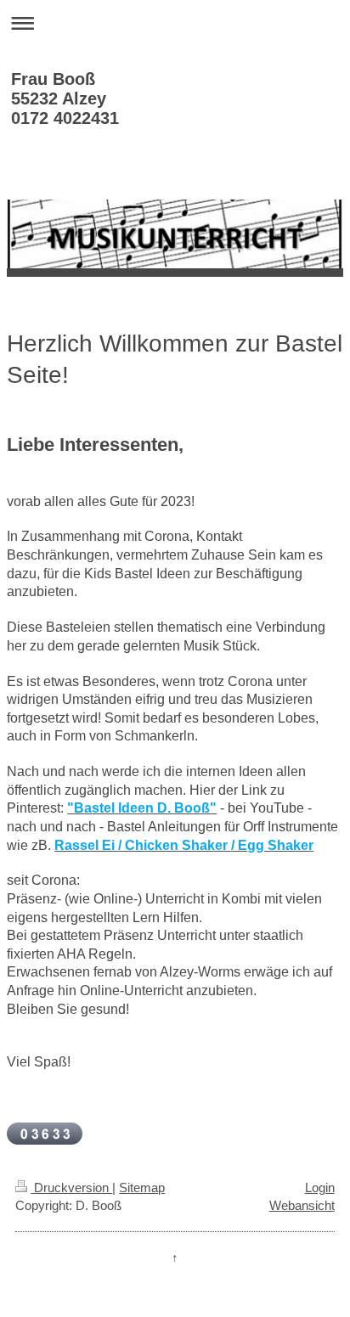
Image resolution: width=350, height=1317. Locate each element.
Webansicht (302, 1205)
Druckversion (71, 1187)
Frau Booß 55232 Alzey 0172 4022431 (65, 98)
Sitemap (142, 1187)
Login (320, 1187)
